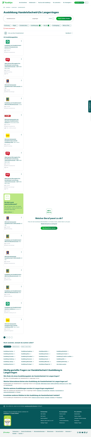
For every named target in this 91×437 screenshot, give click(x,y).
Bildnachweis (50, 431)
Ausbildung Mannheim (26, 361)
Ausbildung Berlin (43, 351)
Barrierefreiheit (59, 431)
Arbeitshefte (77, 414)
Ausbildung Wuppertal (44, 364)
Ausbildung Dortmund (62, 353)
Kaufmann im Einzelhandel (43, 390)
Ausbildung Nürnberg (62, 361)
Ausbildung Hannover (26, 359)
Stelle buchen (62, 414)
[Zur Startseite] (7, 2)
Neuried (42, 397)
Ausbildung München (44, 361)
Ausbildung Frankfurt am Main (64, 356)
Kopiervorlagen (77, 416)
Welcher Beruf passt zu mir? (47, 420)
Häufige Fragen (44, 422)
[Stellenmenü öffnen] (21, 40)
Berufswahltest (23, 2)
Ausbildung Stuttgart (26, 364)
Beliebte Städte (7, 346)
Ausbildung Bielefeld (62, 351)
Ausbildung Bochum (9, 353)
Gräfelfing (52, 397)
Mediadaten (62, 418)
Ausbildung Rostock (9, 364)
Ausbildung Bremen (44, 353)
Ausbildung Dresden (9, 356)
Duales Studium (15, 413)
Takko (69, 383)
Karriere (20, 433)
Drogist (18, 392)
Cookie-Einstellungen (26, 431)
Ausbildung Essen (43, 356)
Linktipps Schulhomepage (80, 418)
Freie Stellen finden (64, 18)
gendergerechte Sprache (31, 406)
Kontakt (61, 416)
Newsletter (76, 420)
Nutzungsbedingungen (39, 431)
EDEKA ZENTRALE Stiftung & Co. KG (59, 383)
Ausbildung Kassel (43, 359)
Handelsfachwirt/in (21, 7)
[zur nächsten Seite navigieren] (12, 337)
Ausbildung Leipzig (8, 361)
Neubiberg (59, 397)
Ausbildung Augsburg (26, 351)
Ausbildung (8, 7)
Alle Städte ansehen (61, 364)
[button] (51, 18)
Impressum (68, 431)
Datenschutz (16, 431)
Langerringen (14, 7)
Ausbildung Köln (61, 359)
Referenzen (62, 422)
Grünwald (47, 397)
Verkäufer (52, 390)
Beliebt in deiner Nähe (26, 346)
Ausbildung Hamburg (9, 359)
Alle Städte (43, 414)
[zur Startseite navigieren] (4, 7)
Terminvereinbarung (63, 420)
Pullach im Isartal (36, 397)
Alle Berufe (43, 416)
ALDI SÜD (38, 383)
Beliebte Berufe (16, 346)
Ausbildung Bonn (25, 353)
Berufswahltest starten (49, 228)
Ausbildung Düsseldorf (27, 356)
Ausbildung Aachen (9, 351)
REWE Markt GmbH (45, 383)
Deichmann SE (9, 385)
